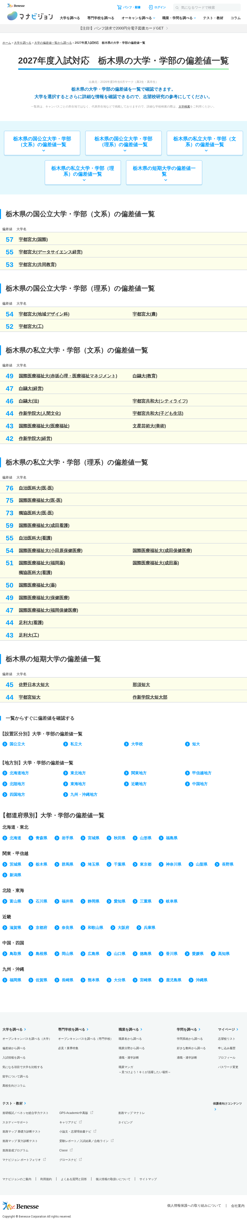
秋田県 (119, 838)
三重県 (145, 901)
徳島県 (145, 954)
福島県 (172, 838)
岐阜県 (172, 901)
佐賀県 (41, 980)
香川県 (172, 954)
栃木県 (41, 864)
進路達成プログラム (15, 1150)
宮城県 (93, 838)
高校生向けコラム (14, 1085)
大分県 (119, 980)
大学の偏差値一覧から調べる (53, 42)
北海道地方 (19, 773)
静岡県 (93, 901)
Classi (63, 1150)
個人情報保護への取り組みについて (194, 1205)
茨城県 (15, 864)
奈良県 (67, 927)
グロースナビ (68, 1159)
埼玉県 (93, 864)
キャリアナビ (68, 1122)
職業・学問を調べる (177, 18)
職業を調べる (129, 1029)
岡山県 (67, 954)
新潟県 (15, 875)
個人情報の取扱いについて (113, 1179)
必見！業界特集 (68, 1048)
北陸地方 (17, 784)
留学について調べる (15, 1076)
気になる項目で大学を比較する (22, 1067)
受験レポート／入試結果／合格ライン (84, 1141)
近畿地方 (139, 784)
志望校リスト (226, 1038)
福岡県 (15, 980)
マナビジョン (30, 15)
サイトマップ (148, 1179)
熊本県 (93, 980)
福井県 (67, 901)
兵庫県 (149, 927)
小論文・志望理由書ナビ (75, 1131)
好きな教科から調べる (191, 1048)
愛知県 (119, 901)
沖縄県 (201, 980)
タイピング (125, 1122)
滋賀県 (15, 927)
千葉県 (119, 864)
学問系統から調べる (190, 1038)
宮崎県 (145, 980)
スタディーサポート (15, 1122)
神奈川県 (173, 864)
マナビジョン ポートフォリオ (21, 1159)
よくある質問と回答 (74, 1179)
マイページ (226, 1029)
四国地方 (17, 794)
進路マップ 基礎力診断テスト (21, 1131)
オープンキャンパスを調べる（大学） (27, 1038)
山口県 (119, 954)
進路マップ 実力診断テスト (20, 1141)
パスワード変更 (228, 1067)
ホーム (6, 42)
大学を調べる (70, 18)
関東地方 (139, 773)
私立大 (76, 744)
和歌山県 (95, 927)
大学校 (137, 744)
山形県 (145, 838)
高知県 (224, 954)
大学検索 (184, 106)
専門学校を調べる (100, 18)
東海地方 (78, 784)
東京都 (145, 864)
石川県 (41, 901)
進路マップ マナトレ (131, 1113)
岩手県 (67, 838)
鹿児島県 (173, 980)
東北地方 (78, 773)
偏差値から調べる (14, 1048)
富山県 (15, 901)
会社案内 (238, 1206)
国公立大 (17, 744)
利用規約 (46, 1179)
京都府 (41, 927)
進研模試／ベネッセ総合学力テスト (25, 1113)
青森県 (41, 838)
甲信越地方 (202, 773)
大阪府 (123, 927)
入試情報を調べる (14, 1057)
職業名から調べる (130, 1038)
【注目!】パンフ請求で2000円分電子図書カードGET (121, 28)
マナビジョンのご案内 (16, 1179)
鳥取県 (15, 954)
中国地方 (200, 784)
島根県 (41, 954)
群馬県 (67, 864)
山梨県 (201, 864)
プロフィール (226, 1057)
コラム (236, 18)
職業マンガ (145, 1069)
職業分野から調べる (132, 1048)
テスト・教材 (213, 18)
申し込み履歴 (226, 1048)
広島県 (93, 954)
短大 (196, 744)
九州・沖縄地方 (83, 794)
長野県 (227, 864)
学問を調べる (187, 1029)
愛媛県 (198, 954)
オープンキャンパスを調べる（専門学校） (85, 1038)
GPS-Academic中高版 (73, 1113)
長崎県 (67, 980)
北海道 (15, 838)
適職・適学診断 (129, 1057)
